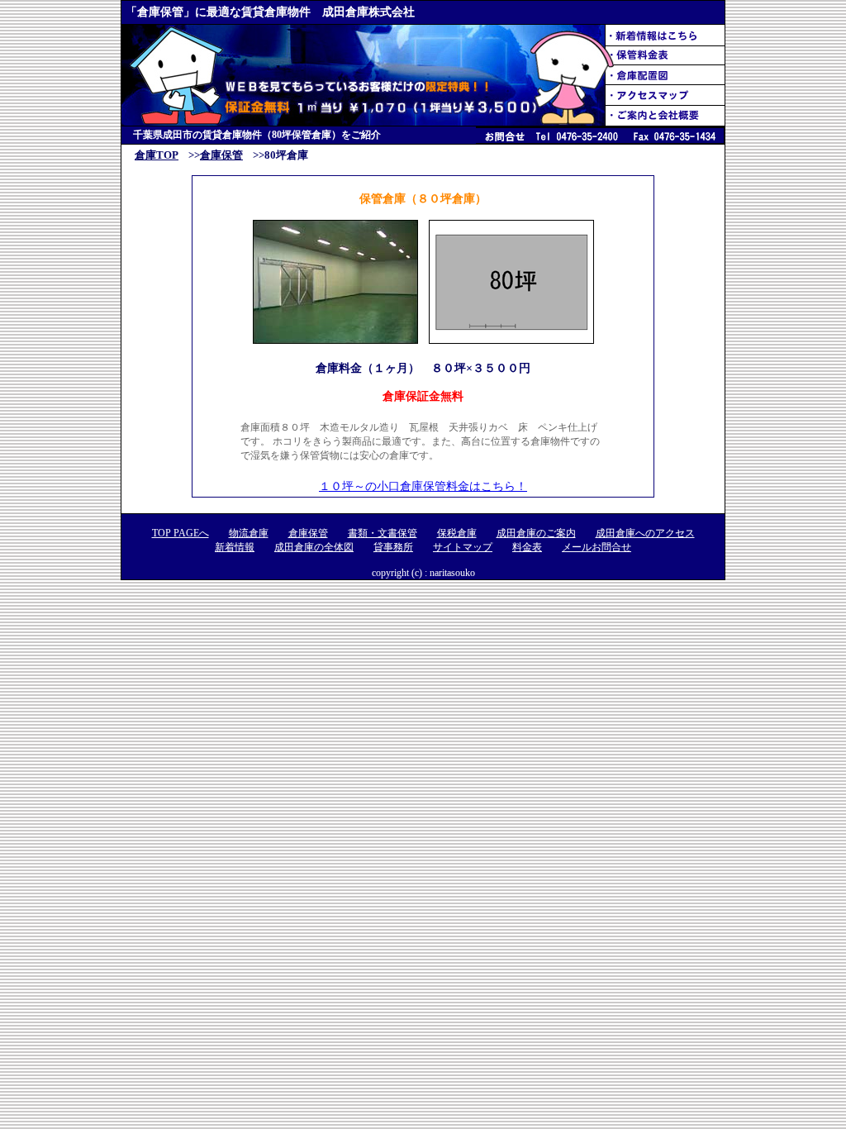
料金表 (527, 547)
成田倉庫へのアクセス (645, 533)
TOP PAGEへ (180, 533)
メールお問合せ (596, 547)
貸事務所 (393, 547)
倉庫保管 (221, 155)
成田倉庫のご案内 (536, 533)
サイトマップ (462, 547)
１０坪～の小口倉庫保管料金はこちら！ (423, 486)
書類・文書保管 (382, 533)
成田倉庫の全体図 (314, 547)
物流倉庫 (249, 533)
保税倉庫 (457, 533)
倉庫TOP (156, 155)
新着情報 (234, 547)
